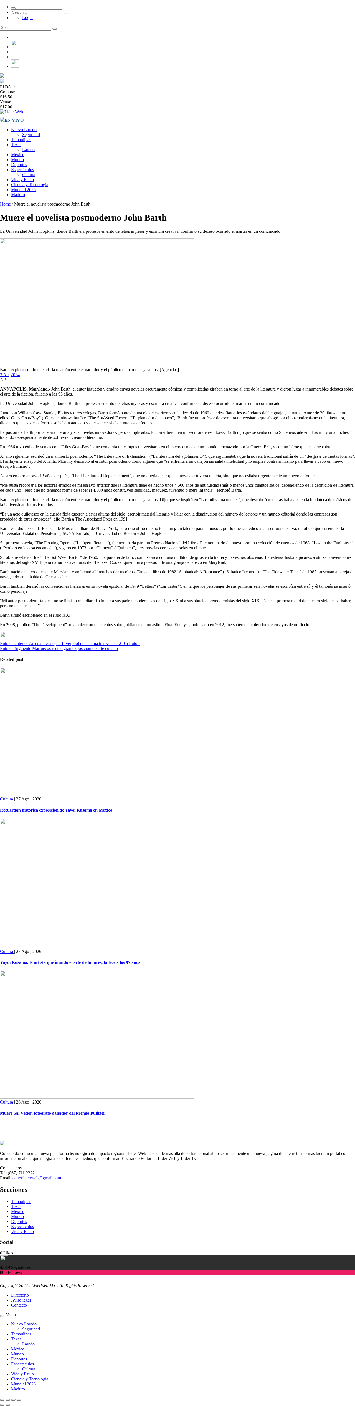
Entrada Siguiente (15, 648)
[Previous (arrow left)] (2, 1405)
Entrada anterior (14, 643)
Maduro (18, 194)
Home (5, 204)
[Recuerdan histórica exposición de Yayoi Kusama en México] (97, 794)
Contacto (19, 1305)
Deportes (19, 164)
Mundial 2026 (23, 189)
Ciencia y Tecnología (29, 184)
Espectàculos (22, 1226)
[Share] (8, 1400)
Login (27, 17)
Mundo (17, 159)
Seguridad (31, 134)
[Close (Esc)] (2, 1400)
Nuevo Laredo (24, 129)
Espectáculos (22, 169)
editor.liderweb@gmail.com (36, 1177)
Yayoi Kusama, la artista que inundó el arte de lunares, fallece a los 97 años (70, 962)
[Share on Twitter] (4, 638)
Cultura (28, 174)
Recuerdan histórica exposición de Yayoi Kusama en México (56, 810)
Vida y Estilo (22, 179)
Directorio (20, 1295)
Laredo (28, 149)
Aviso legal (21, 1300)
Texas (16, 144)
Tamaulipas (21, 139)
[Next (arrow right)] (8, 1405)
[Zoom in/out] (19, 1400)
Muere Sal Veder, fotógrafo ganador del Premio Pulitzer (52, 1113)
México (17, 154)
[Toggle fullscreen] (13, 1400)
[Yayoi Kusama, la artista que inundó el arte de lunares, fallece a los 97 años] (97, 946)
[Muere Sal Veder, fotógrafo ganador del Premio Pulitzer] (97, 1097)
